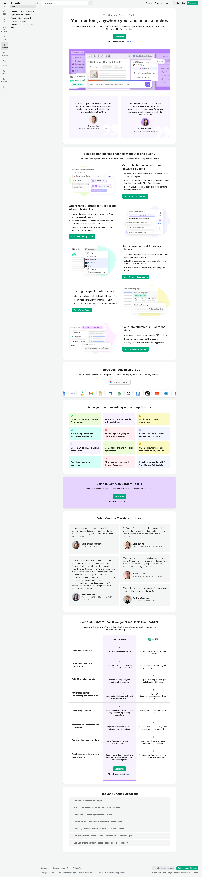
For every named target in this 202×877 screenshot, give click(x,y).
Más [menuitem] (167, 3)
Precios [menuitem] (149, 3)
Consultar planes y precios (163, 868)
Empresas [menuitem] (159, 3)
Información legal (69, 873)
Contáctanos (45, 868)
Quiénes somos (59, 868)
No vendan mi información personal (111, 873)
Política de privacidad (87, 873)
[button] (87, 800)
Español (78, 868)
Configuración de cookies (51, 873)
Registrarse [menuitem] (192, 3)
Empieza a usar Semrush (187, 868)
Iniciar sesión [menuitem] (180, 3)
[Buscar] (90, 3)
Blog (68, 868)
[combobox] (64, 3)
